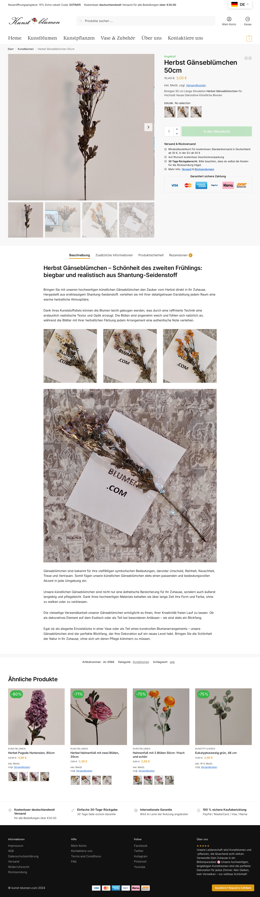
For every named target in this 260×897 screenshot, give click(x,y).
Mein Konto (229, 24)
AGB (11, 851)
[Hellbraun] (13, 776)
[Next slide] (148, 127)
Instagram (140, 856)
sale (172, 662)
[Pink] (96, 780)
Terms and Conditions (86, 856)
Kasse (248, 24)
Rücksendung (17, 872)
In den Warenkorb (217, 131)
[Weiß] (196, 112)
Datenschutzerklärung (23, 856)
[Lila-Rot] (148, 780)
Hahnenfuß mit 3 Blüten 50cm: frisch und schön (159, 754)
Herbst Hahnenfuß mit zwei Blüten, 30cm (94, 754)
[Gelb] (75, 780)
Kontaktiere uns (81, 851)
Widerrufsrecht (18, 867)
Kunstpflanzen (205, 748)
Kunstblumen (26, 48)
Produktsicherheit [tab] (151, 255)
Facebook (140, 845)
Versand (186, 169)
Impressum (15, 845)
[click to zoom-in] (81, 127)
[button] (241, 38)
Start (10, 48)
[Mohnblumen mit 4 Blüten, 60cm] (250, 58)
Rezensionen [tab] (180, 255)
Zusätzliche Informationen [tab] (114, 255)
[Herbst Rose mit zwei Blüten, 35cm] (246, 58)
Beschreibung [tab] (79, 255)
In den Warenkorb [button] (223, 775)
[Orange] (183, 112)
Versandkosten (196, 85)
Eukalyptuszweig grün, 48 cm (216, 753)
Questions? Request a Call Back (233, 887)
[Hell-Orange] (137, 780)
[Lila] (170, 112)
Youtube (139, 867)
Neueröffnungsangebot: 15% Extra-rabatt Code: (44, 4)
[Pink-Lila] (159, 780)
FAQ (73, 861)
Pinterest (140, 861)
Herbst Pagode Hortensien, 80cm (31, 753)
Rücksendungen (204, 169)
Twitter (139, 851)
